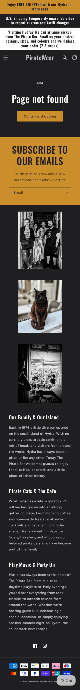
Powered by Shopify (50, 681)
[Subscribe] (66, 192)
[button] (5, 57)
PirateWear (33, 681)
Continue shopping (40, 116)
